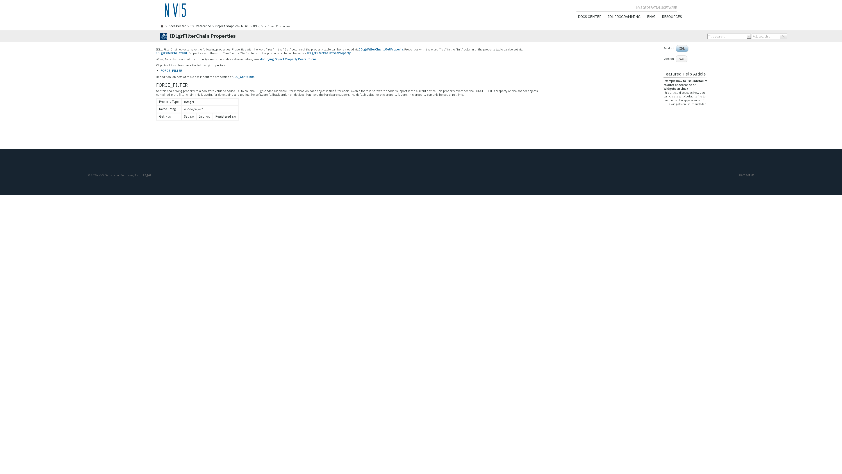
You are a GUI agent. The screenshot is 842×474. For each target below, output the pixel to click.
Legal (147, 175)
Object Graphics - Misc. (232, 26)
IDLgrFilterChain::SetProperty (329, 53)
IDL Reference (200, 26)
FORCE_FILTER (171, 71)
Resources (672, 17)
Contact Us (746, 175)
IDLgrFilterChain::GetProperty (381, 49)
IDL (682, 48)
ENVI (651, 17)
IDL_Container (243, 77)
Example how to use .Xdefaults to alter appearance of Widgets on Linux (685, 85)
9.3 (681, 59)
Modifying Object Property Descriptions (287, 59)
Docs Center (589, 17)
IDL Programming (624, 17)
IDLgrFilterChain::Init (171, 53)
